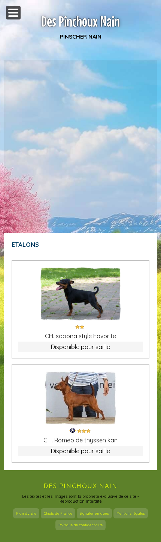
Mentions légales (130, 513)
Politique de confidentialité (80, 525)
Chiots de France (58, 513)
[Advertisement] (80, 143)
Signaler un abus (94, 513)
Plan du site (26, 513)
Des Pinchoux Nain (81, 21)
